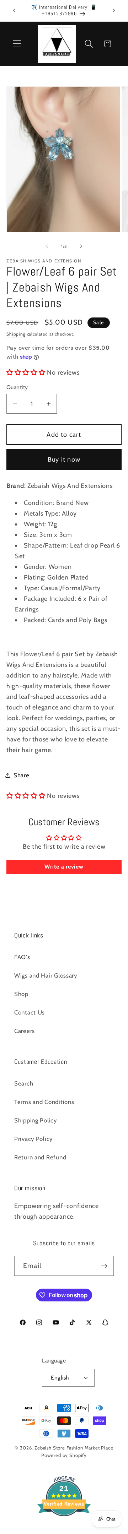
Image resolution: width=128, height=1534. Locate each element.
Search (23, 1083)
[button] (17, 43)
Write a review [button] (63, 866)
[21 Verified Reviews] (64, 1529)
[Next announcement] (114, 10)
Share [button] (22, 775)
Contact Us (29, 1012)
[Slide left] (47, 246)
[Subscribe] (104, 1266)
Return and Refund (40, 1157)
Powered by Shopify (64, 1455)
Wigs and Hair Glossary (45, 975)
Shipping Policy (35, 1120)
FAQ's (22, 957)
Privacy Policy (33, 1138)
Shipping (16, 334)
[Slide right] (81, 246)
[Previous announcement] (14, 10)
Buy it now (64, 459)
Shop (21, 993)
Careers (24, 1030)
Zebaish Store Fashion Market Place (73, 1448)
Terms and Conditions (44, 1101)
